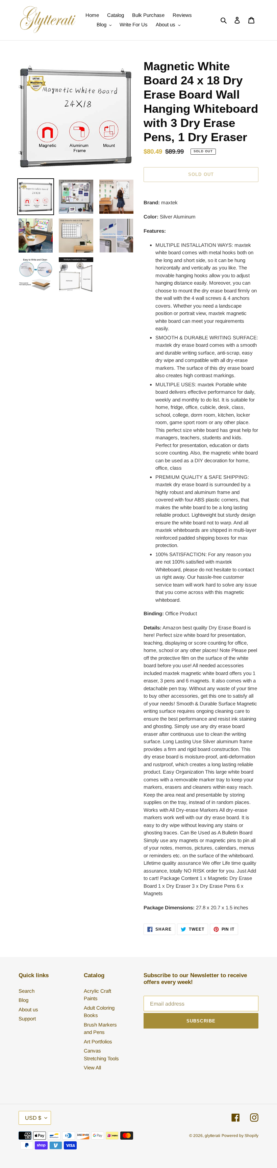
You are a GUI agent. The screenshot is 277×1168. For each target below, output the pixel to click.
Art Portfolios (98, 1041)
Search (26, 991)
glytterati (212, 1135)
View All (92, 1067)
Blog (23, 1000)
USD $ (33, 1118)
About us (28, 1009)
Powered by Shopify (240, 1135)
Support (27, 1018)
